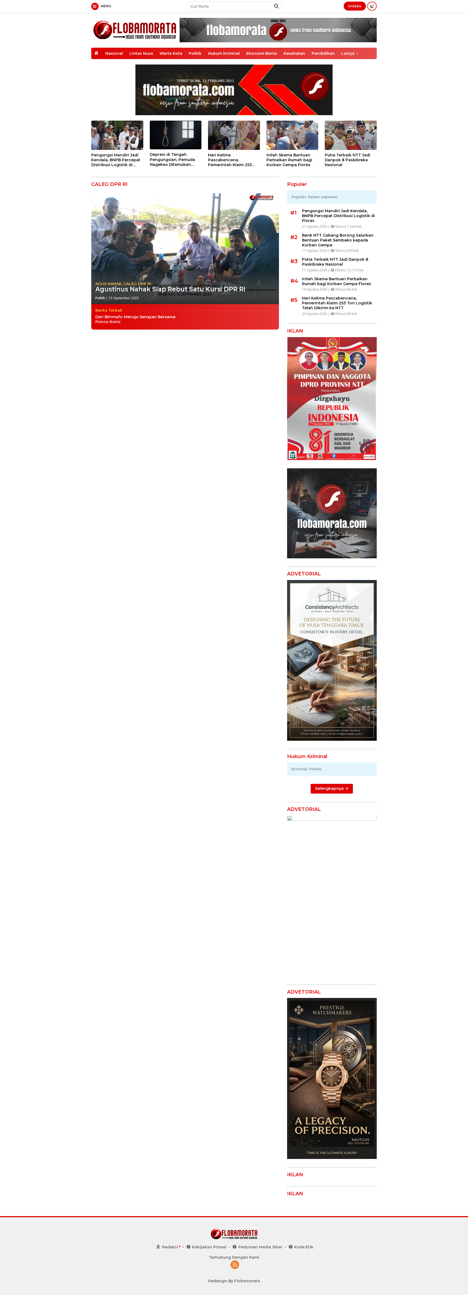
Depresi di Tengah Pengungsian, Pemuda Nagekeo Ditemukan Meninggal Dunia (172, 159)
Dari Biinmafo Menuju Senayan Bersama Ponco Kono (135, 319)
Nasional (114, 53)
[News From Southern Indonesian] (134, 29)
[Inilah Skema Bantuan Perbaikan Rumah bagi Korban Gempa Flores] (292, 135)
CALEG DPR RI (137, 283)
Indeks (354, 6)
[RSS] (234, 1265)
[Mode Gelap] (372, 6)
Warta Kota (171, 53)
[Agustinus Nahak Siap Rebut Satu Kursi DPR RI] (185, 248)
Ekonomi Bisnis (261, 53)
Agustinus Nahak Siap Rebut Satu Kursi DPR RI (170, 289)
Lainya (348, 53)
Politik (195, 53)
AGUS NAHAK (108, 283)
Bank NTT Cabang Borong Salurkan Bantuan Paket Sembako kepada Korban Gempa (337, 240)
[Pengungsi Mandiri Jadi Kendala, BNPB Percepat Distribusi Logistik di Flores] (117, 135)
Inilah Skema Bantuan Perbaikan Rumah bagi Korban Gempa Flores (289, 160)
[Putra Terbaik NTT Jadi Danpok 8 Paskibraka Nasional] (351, 135)
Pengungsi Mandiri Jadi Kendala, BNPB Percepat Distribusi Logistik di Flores (115, 160)
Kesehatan (294, 53)
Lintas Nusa (141, 53)
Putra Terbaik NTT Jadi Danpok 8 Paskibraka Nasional (347, 160)
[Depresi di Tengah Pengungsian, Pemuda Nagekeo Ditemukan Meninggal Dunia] (176, 135)
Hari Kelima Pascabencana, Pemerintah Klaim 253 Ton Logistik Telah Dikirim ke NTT (230, 160)
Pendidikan (323, 53)
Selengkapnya (330, 788)
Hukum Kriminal (224, 53)
